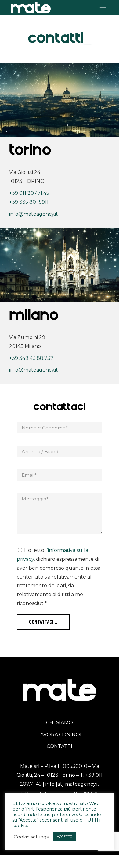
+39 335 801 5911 (29, 202)
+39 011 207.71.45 (29, 193)
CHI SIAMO (59, 723)
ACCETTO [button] (64, 836)
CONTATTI (59, 746)
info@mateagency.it (33, 214)
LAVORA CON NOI (59, 735)
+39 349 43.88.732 (31, 358)
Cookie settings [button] (31, 837)
